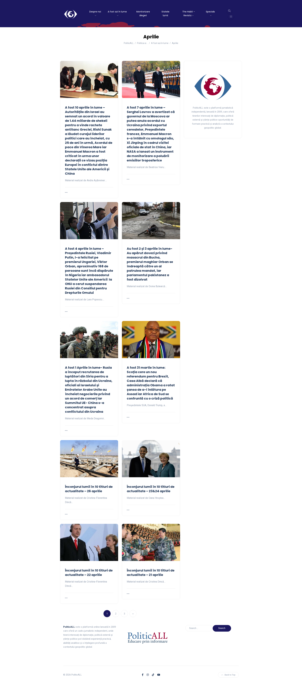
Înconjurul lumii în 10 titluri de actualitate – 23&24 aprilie (150, 488)
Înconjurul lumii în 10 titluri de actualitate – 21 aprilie (150, 572)
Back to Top (230, 675)
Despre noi (95, 11)
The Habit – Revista (188, 13)
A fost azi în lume (117, 11)
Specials (210, 11)
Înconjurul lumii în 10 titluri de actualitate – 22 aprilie (89, 572)
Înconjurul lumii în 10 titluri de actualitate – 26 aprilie (89, 488)
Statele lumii (165, 13)
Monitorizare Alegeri (143, 13)
